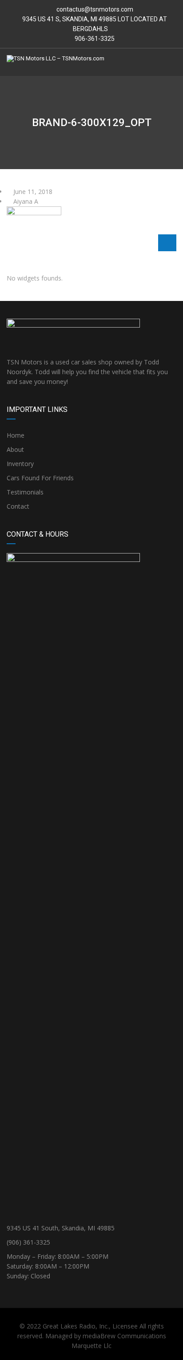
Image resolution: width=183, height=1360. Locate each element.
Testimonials (25, 492)
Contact (18, 506)
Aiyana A (25, 201)
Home (15, 435)
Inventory (20, 463)
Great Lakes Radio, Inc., (77, 1326)
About (15, 449)
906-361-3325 (94, 38)
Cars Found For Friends (40, 478)
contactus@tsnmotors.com (94, 9)
